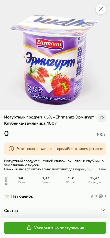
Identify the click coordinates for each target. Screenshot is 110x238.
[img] (102, 118)
